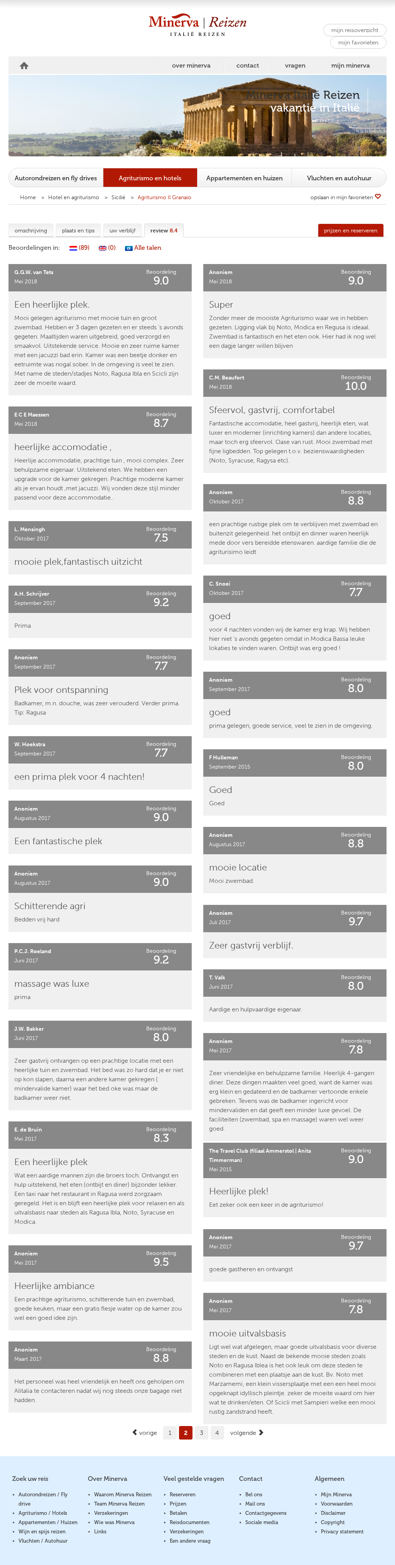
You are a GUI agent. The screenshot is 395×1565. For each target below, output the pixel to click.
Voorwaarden (337, 1504)
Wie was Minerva (114, 1522)
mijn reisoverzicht (354, 30)
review (163, 230)
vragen (295, 65)
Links (100, 1532)
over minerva (191, 65)
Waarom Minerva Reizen (123, 1494)
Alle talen (147, 247)
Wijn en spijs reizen (42, 1532)
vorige (147, 1432)
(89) (83, 247)
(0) (111, 247)
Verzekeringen (111, 1513)
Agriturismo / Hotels (43, 1513)
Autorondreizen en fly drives (56, 178)
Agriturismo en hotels (150, 178)
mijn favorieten (358, 42)
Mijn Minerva (336, 1494)
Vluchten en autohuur (339, 178)
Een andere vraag (190, 1541)
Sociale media (261, 1522)
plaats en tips (78, 230)
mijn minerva (350, 65)
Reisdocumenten (189, 1522)
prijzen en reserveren (351, 230)
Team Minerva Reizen (119, 1504)
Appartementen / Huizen (48, 1522)
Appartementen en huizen (244, 178)
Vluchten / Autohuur (43, 1541)
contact (247, 65)
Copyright (333, 1522)
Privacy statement (342, 1532)
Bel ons (253, 1494)
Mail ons (255, 1504)
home (24, 65)
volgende (244, 1432)
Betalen (178, 1513)
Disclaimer (333, 1513)
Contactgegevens (266, 1513)
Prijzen (178, 1504)
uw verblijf (122, 230)
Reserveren (183, 1494)
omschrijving (31, 230)
